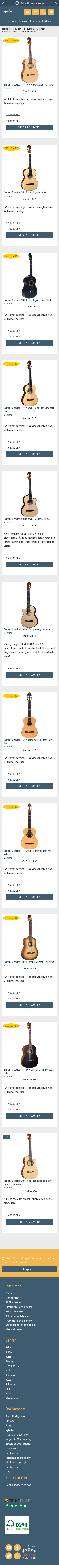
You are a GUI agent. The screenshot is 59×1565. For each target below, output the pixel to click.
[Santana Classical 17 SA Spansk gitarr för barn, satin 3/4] (29, 383)
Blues (8, 1352)
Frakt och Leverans (16, 1434)
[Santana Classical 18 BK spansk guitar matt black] (29, 276)
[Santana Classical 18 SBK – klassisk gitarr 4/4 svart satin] (29, 1045)
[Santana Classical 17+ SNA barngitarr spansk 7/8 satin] (29, 826)
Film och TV (12, 1365)
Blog (8, 1425)
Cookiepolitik (13, 1453)
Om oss (10, 1420)
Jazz (8, 1379)
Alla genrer (11, 1398)
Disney (9, 1361)
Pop (7, 1388)
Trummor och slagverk (18, 1320)
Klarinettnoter (13, 1297)
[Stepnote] (7, 11)
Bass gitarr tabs (14, 1311)
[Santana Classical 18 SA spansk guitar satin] (29, 168)
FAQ (7, 1471)
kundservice (19, 1485)
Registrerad (29, 1269)
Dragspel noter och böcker (21, 1324)
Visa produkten (29, 127)
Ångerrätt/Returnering (18, 1439)
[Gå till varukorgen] (51, 12)
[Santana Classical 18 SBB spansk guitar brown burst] (29, 937)
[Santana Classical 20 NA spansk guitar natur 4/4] (29, 494)
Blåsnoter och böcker (17, 1316)
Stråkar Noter (13, 1302)
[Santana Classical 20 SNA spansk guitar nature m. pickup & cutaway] (29, 1156)
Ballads (9, 1347)
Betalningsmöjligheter (18, 1443)
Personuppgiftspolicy (18, 1457)
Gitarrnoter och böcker (18, 1306)
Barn (8, 1356)
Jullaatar (10, 1384)
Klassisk (10, 1375)
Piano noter (12, 1293)
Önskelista (11, 1467)
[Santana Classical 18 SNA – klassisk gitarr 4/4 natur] (29, 60)
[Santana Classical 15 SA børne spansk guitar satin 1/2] (29, 715)
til (10, 1485)
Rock (8, 1393)
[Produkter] (35, 12)
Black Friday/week (16, 1416)
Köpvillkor (11, 1448)
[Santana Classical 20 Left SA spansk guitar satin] (29, 605)
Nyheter (9, 1430)
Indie (8, 1370)
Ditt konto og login (16, 1462)
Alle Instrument (14, 1329)
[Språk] (27, 12)
